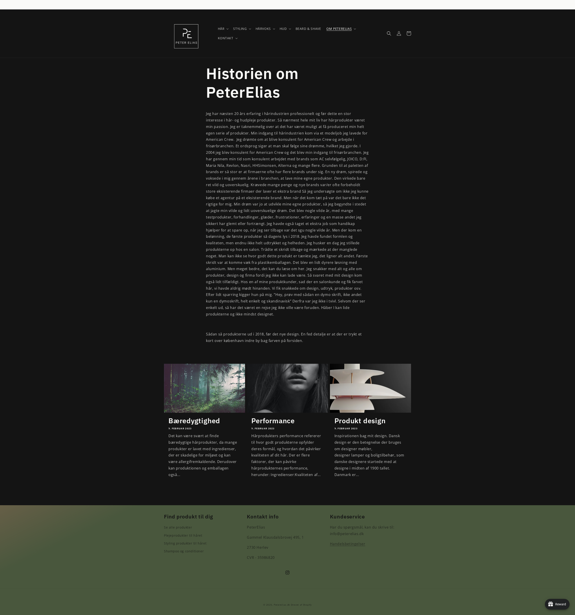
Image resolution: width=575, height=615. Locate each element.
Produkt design (360, 421)
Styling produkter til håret (185, 543)
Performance (273, 421)
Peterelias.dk (282, 604)
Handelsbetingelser (347, 543)
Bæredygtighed (194, 421)
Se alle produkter (178, 527)
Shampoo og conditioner (184, 551)
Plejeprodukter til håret (183, 535)
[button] (223, 28)
